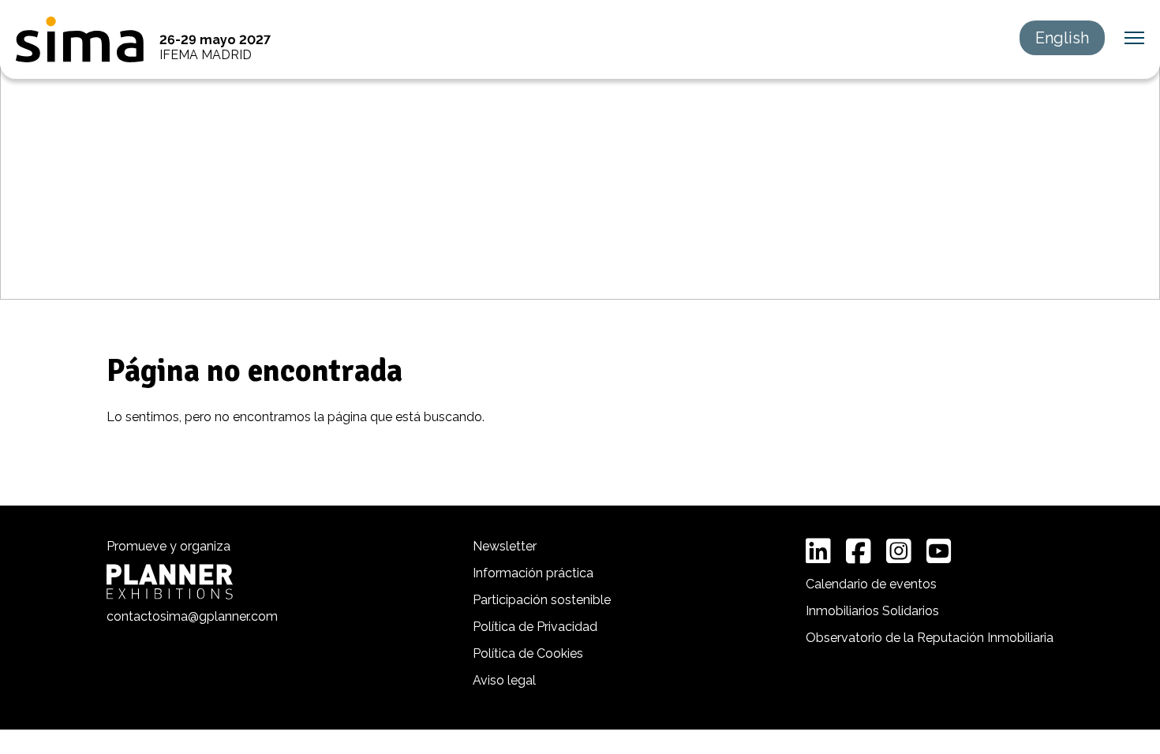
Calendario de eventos (871, 584)
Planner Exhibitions (170, 581)
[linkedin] (818, 551)
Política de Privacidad (535, 626)
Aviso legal (504, 680)
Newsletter (505, 546)
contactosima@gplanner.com (192, 616)
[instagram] (898, 551)
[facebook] (858, 551)
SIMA (80, 39)
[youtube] (939, 551)
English (1062, 37)
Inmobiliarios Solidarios (872, 610)
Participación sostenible (542, 599)
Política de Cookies (528, 653)
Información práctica (533, 573)
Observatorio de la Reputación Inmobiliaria (929, 637)
